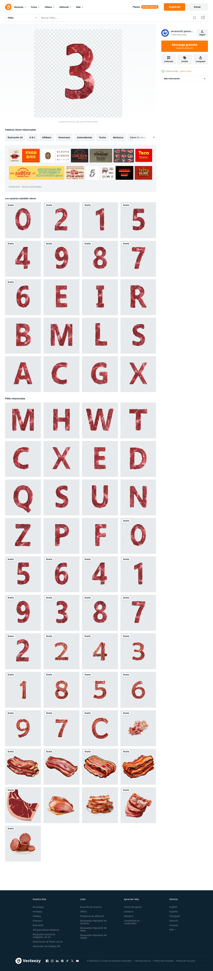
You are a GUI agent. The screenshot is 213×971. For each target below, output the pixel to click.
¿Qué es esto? (186, 71)
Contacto (128, 911)
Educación (38, 925)
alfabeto (46, 137)
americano (64, 137)
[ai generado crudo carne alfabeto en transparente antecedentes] (100, 728)
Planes (136, 6)
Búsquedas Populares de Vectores (93, 922)
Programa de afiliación (92, 916)
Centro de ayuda (132, 906)
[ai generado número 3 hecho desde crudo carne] (138, 651)
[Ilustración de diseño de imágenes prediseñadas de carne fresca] (23, 805)
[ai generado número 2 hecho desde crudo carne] (61, 651)
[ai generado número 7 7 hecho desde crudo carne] (61, 728)
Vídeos (48, 7)
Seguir (202, 34)
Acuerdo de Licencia (91, 906)
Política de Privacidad (163, 960)
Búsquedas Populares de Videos (93, 936)
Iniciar (197, 6)
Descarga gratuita (184, 46)
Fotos (34, 7)
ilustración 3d (15, 137)
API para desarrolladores (46, 929)
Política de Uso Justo (185, 960)
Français (173, 925)
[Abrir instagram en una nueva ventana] (52, 961)
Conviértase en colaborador (132, 922)
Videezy (37, 916)
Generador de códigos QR (46, 946)
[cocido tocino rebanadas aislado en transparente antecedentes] (100, 805)
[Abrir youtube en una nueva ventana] (77, 961)
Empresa (37, 920)
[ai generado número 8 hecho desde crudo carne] (61, 690)
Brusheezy (38, 906)
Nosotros (128, 916)
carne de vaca (138, 137)
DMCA (83, 911)
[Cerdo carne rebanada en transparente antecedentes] (138, 805)
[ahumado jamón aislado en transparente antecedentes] (61, 805)
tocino (102, 137)
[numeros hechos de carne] (23, 220)
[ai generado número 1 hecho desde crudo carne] (23, 690)
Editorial (64, 7)
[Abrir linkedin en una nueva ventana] (57, 961)
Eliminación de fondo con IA (47, 941)
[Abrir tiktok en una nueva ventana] (67, 961)
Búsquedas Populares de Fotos (93, 929)
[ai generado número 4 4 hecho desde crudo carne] (100, 651)
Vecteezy (37, 911)
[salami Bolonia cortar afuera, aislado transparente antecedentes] (138, 728)
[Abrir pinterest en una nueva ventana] (62, 961)
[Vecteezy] (8, 7)
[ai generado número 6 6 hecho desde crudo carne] (138, 690)
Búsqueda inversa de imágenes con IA (44, 936)
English (173, 906)
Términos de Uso (143, 960)
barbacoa (118, 137)
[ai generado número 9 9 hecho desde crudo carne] (23, 728)
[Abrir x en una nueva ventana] (72, 961)
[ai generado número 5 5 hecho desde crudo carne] (100, 690)
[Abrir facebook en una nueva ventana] (47, 961)
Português (174, 916)
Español (173, 911)
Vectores (18, 7)
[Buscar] (194, 18)
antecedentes (84, 137)
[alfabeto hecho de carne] (61, 297)
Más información (172, 78)
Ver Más (143, 172)
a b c (32, 137)
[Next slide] (151, 137)
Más (78, 7)
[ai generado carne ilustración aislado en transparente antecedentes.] (23, 767)
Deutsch (173, 920)
